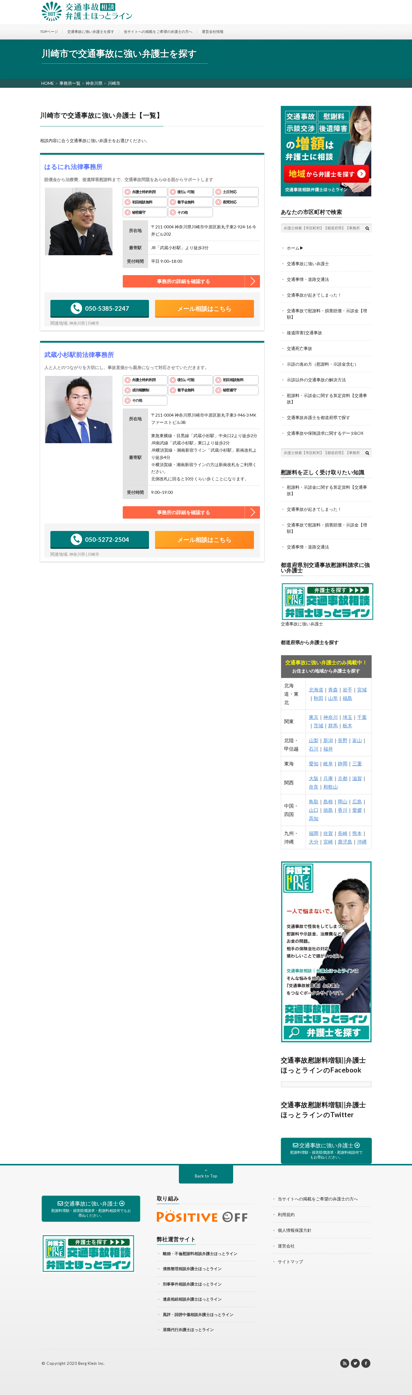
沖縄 (362, 841)
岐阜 (328, 763)
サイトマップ (290, 1261)
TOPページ (49, 31)
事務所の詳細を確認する (183, 281)
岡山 (342, 801)
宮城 (362, 689)
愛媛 (357, 810)
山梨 (314, 740)
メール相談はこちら (204, 308)
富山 (357, 740)
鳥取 (314, 801)
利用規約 (286, 1214)
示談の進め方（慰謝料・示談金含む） (323, 364)
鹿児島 (345, 841)
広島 (357, 801)
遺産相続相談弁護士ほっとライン (192, 1299)
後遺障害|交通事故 (304, 332)
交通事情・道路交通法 (308, 279)
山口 (314, 810)
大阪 (314, 778)
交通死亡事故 (299, 348)
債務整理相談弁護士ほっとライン (192, 1268)
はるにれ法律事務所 (73, 166)
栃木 (347, 725)
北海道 (316, 689)
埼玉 (347, 717)
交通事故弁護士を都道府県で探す (318, 417)
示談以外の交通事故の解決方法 (316, 379)
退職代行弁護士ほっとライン (188, 1329)
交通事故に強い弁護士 (308, 263)
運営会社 (286, 1245)
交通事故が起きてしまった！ (314, 294)
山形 (333, 698)
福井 (328, 749)
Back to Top (206, 1175)
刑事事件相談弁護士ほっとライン (192, 1284)
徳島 (328, 810)
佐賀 (328, 833)
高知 (314, 818)
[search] (367, 228)
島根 (328, 801)
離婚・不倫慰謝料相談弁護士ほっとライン (200, 1253)
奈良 (314, 787)
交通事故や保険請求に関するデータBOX (325, 433)
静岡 (342, 763)
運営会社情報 (212, 31)
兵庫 (328, 778)
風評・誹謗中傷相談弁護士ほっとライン (198, 1314)
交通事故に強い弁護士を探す (90, 31)
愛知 (314, 763)
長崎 (342, 833)
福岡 (314, 833)
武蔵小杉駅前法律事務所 (79, 354)
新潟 (328, 740)
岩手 (347, 689)
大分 (314, 841)
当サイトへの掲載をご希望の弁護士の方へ (158, 31)
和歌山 (330, 787)
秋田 (318, 698)
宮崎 (328, 841)
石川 (314, 749)
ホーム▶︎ (295, 247)
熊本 (357, 833)
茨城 (318, 725)
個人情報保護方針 (295, 1230)
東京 (314, 717)
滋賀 (357, 778)
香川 (342, 810)
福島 (347, 698)
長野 (342, 740)
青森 (333, 689)
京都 (342, 778)
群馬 (333, 725)
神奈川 (330, 717)
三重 (357, 763)
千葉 (362, 717)
